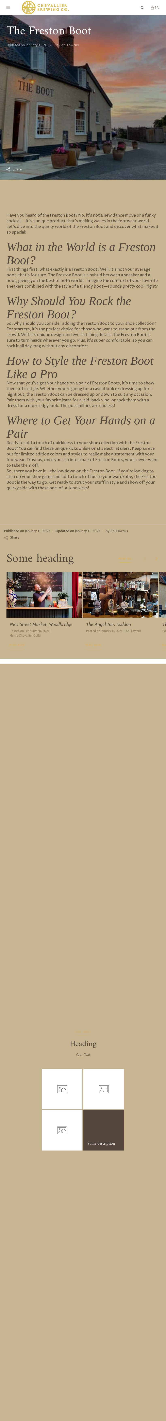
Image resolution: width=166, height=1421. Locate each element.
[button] (142, 7)
